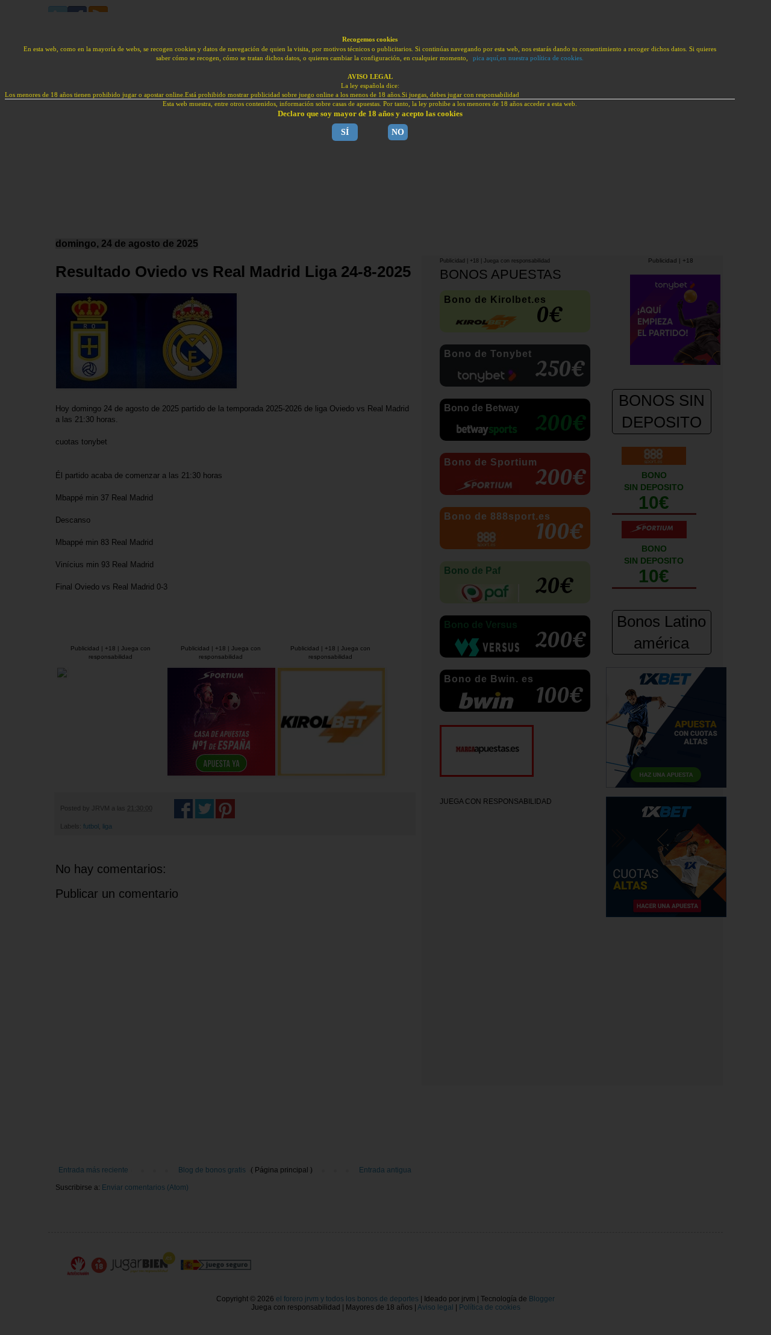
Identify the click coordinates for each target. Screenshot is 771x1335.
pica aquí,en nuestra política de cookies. (528, 57)
